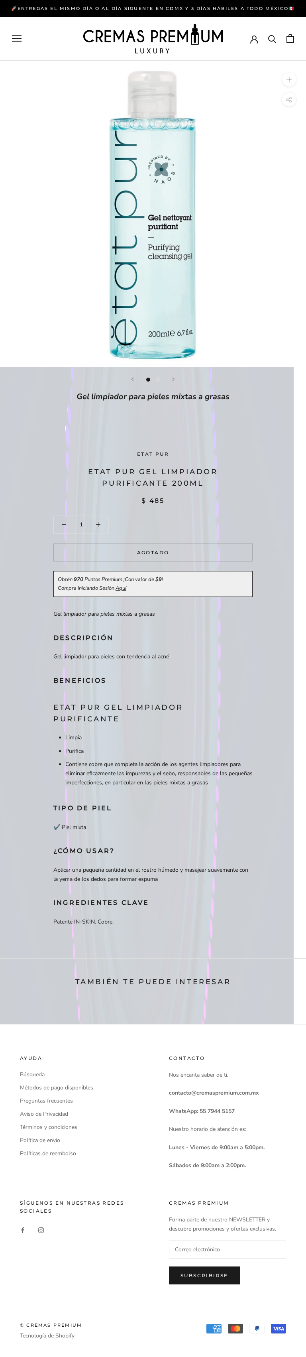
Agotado (153, 552)
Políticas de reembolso (48, 1153)
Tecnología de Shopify (47, 1335)
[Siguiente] (173, 379)
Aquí (121, 588)
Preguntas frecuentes (46, 1101)
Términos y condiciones (48, 1127)
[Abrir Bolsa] (290, 38)
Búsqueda (32, 1074)
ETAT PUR (153, 454)
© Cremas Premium (51, 1325)
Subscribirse (204, 1275)
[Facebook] (23, 1229)
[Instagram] (41, 1229)
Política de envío (40, 1140)
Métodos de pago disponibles (56, 1087)
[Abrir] (17, 38)
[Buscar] (272, 38)
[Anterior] (132, 379)
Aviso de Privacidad (44, 1114)
